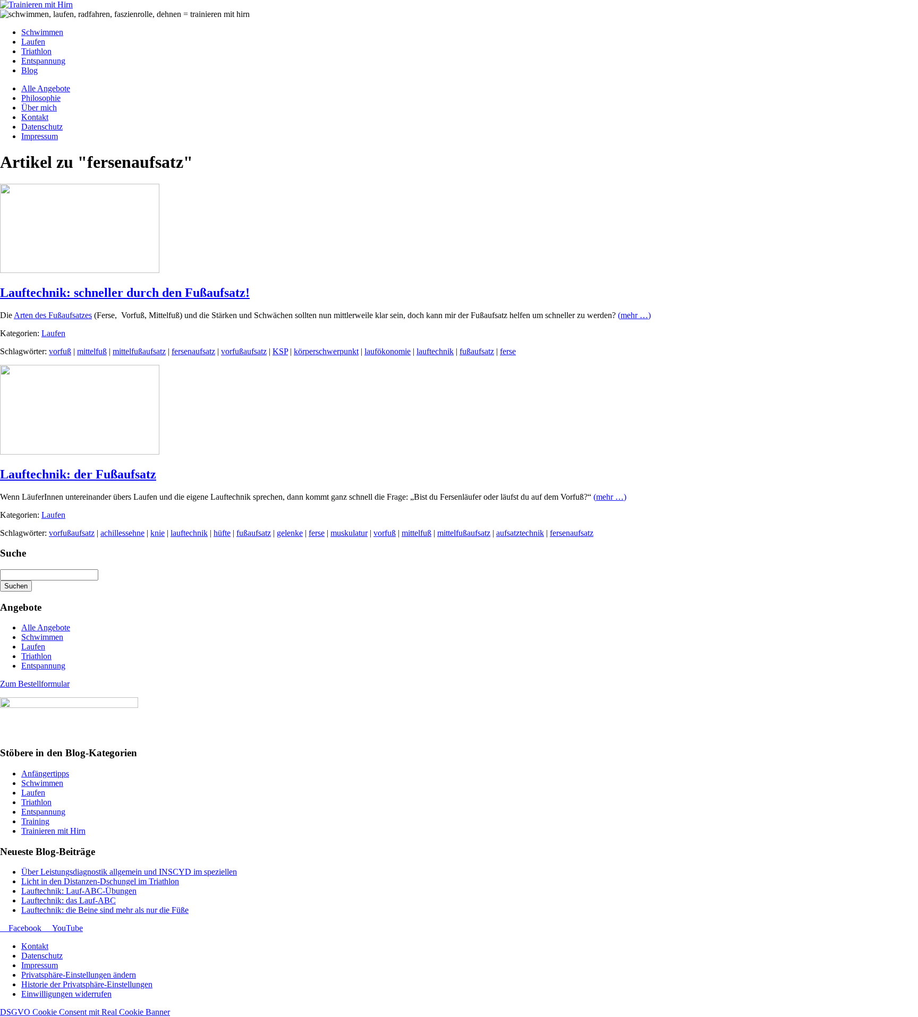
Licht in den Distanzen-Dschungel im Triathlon (100, 881)
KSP (280, 351)
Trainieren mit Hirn (53, 830)
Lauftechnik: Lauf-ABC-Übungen (79, 890)
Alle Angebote (45, 627)
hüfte (222, 532)
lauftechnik (435, 351)
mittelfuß (92, 351)
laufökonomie (387, 351)
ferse (508, 351)
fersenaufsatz (193, 351)
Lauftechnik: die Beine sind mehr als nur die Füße (105, 910)
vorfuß (60, 351)
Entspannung (43, 665)
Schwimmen (42, 637)
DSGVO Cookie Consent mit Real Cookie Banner (85, 1011)
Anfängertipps (45, 773)
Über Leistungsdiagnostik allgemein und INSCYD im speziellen (129, 871)
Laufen (53, 333)
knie (157, 532)
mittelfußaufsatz (139, 351)
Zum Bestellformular (35, 683)
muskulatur (349, 532)
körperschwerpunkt (326, 351)
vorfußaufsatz (244, 351)
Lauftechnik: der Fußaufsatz (78, 474)
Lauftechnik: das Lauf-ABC (68, 900)
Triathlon (36, 656)
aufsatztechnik (520, 532)
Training (35, 821)
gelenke (290, 532)
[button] (78, 974)
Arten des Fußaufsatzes (53, 315)
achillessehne (122, 532)
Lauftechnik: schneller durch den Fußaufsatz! (125, 293)
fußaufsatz (477, 351)
